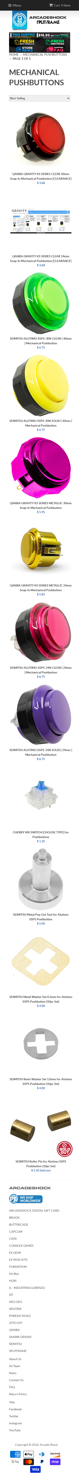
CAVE (13, 1238)
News (12, 1373)
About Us (15, 1359)
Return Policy (18, 1394)
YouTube (14, 1430)
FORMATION (18, 1266)
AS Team (14, 1366)
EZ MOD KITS (18, 1259)
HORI (12, 1280)
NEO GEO (15, 1302)
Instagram (15, 1423)
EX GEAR (15, 1252)
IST (11, 1294)
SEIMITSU (15, 1344)
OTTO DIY (15, 1323)
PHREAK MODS (20, 1316)
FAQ (12, 1387)
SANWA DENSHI (20, 1337)
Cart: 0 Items (62, 5)
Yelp (12, 1402)
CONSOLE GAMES (21, 1245)
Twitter (14, 1416)
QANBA (14, 1330)
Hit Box (14, 1273)
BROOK (14, 1217)
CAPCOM (15, 1231)
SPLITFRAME (18, 1351)
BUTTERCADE (18, 1224)
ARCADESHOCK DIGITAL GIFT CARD (34, 1210)
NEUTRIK (15, 1309)
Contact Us (16, 1380)
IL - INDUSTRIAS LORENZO (27, 1287)
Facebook (15, 1409)
